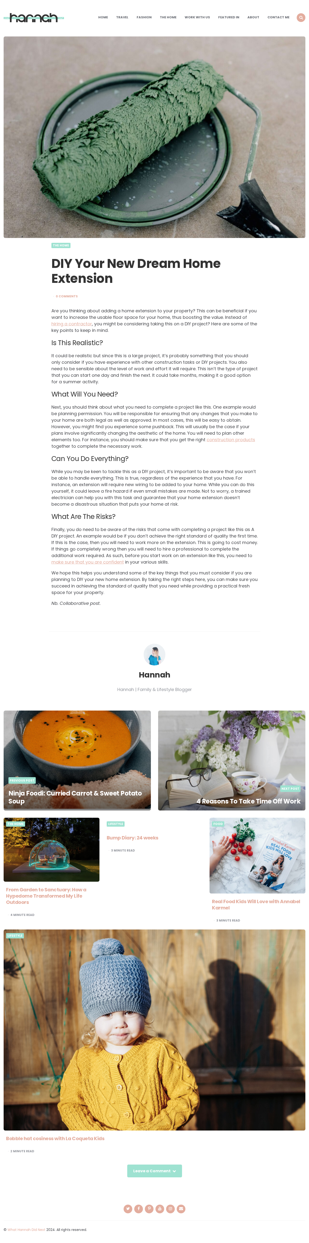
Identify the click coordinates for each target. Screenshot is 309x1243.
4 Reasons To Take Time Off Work (249, 801)
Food (218, 824)
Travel (122, 17)
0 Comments (67, 296)
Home (103, 17)
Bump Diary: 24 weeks (132, 837)
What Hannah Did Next (26, 1229)
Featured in (228, 17)
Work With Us (197, 17)
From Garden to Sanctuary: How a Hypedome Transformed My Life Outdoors (46, 896)
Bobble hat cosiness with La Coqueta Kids (55, 1138)
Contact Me (278, 17)
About (253, 17)
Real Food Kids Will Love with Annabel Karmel (256, 904)
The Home (168, 17)
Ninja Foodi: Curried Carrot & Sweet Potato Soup (75, 797)
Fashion (144, 17)
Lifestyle (115, 824)
